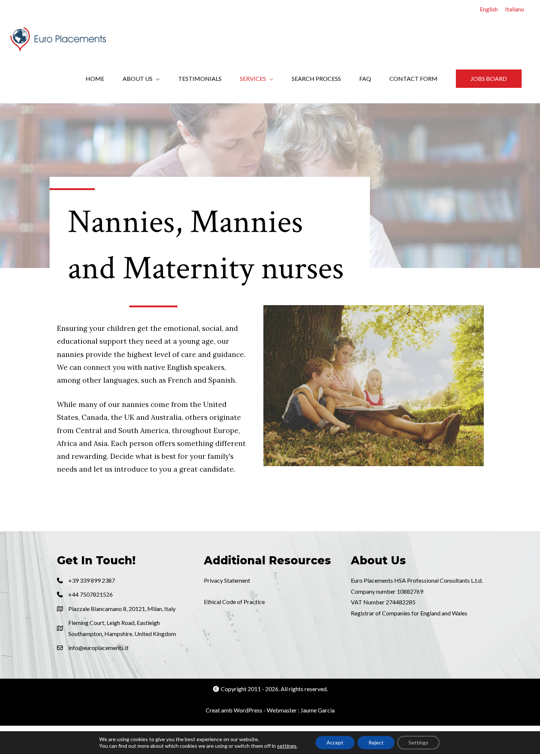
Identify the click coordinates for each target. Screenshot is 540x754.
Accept (335, 742)
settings (286, 746)
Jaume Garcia (317, 710)
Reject (376, 742)
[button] (489, 78)
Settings (418, 742)
